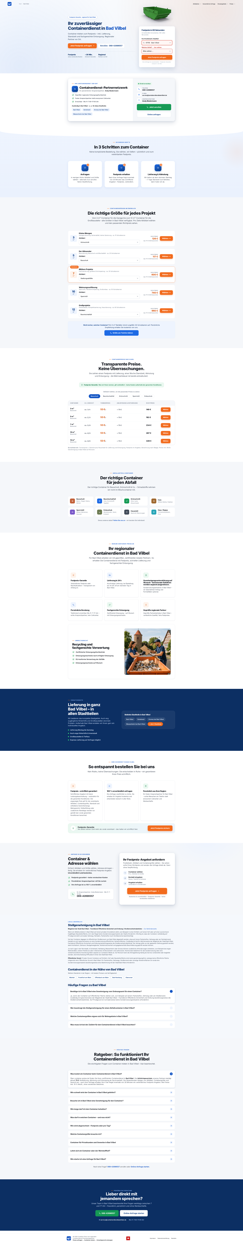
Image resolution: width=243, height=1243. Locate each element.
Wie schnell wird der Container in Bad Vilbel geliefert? (93, 1092)
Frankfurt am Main (84, 977)
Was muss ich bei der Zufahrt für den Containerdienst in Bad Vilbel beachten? (102, 1025)
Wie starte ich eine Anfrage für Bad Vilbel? (88, 1159)
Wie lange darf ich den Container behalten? (88, 1109)
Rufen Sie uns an (119, 520)
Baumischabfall (108, 396)
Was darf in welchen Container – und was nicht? (90, 1117)
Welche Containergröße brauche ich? (86, 1134)
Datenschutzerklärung (163, 1238)
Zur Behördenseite (150, 929)
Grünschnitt (123, 396)
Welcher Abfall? (147, 47)
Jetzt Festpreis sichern (160, 828)
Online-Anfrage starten (134, 1213)
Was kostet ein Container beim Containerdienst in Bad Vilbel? (96, 1074)
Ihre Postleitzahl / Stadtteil (150, 39)
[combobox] (157, 43)
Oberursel (129, 977)
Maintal (72, 977)
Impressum (153, 1238)
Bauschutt (94, 396)
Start (20, 4)
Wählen (165, 238)
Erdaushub (148, 396)
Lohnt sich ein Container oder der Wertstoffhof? (90, 1151)
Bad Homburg (117, 977)
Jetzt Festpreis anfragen (81, 46)
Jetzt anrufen (155, 107)
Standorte (173, 1238)
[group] (121, 238)
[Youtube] (128, 1238)
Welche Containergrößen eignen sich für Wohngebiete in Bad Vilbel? (99, 1016)
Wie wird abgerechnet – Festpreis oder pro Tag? (90, 1126)
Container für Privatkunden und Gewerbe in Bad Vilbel (93, 1142)
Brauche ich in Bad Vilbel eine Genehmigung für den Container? (96, 1101)
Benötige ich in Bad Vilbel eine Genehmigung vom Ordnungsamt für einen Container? (106, 991)
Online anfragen (154, 114)
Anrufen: (111, 46)
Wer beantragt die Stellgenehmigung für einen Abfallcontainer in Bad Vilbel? (102, 1008)
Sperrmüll (136, 396)
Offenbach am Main (102, 977)
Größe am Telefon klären (123, 333)
